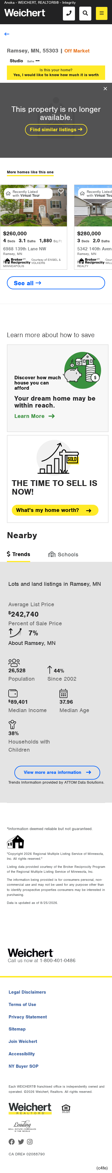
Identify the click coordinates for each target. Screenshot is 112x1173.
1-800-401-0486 (58, 960)
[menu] (102, 13)
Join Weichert (23, 1041)
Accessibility (22, 1054)
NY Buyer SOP (23, 1066)
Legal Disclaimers (27, 992)
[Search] (85, 13)
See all (25, 283)
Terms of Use (22, 1004)
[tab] (18, 556)
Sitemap (17, 1029)
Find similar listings (54, 129)
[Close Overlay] (105, 89)
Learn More (34, 416)
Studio (16, 61)
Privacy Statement (28, 1017)
